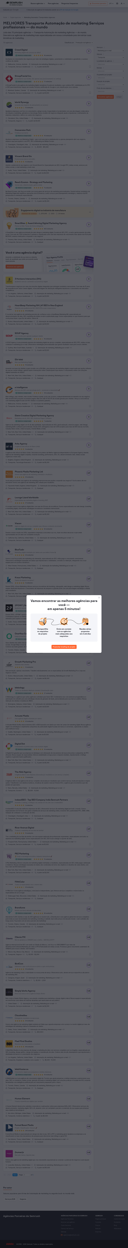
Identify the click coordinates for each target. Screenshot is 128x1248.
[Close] (99, 597)
